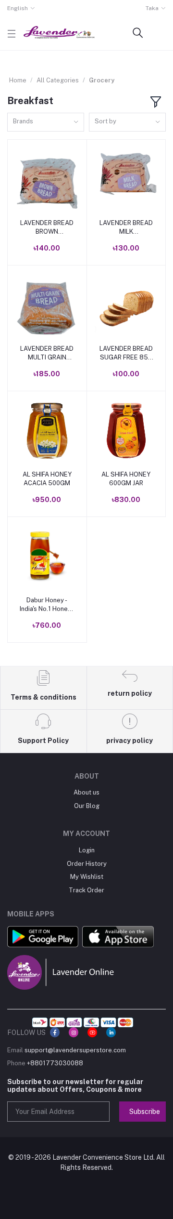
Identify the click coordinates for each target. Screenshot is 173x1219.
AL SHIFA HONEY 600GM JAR (125, 479)
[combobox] (45, 122)
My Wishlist (86, 876)
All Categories (58, 80)
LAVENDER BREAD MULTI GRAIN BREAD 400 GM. (47, 353)
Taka (152, 8)
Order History (87, 863)
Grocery (101, 80)
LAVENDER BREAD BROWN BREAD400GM (47, 227)
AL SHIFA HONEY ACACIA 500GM (47, 479)
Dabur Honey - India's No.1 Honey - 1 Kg (47, 604)
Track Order (86, 890)
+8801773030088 (55, 1063)
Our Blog (86, 805)
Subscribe (144, 1111)
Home (17, 80)
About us (86, 792)
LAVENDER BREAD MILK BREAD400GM (126, 227)
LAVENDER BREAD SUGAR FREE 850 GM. (126, 353)
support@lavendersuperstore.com (75, 1050)
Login (87, 850)
